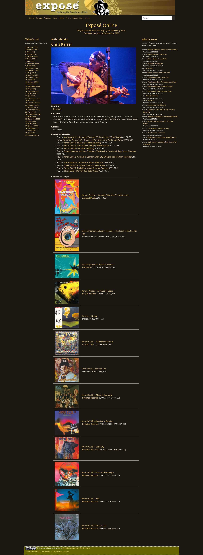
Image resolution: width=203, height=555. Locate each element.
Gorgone (149, 68)
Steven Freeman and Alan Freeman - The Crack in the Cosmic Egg (93, 151)
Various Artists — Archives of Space (97, 291)
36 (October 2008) (31, 128)
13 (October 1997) (31, 75)
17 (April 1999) (30, 84)
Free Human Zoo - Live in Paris (158, 77)
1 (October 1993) (31, 47)
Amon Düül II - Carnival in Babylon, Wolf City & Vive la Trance (90, 157)
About (75, 18)
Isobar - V (151, 100)
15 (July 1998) (30, 80)
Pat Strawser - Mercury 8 (156, 133)
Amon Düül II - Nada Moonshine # (79, 168)
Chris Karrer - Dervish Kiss (75, 171)
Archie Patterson (102, 168)
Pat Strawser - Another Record (158, 128)
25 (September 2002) (32, 103)
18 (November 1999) (32, 86)
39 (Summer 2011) (32, 135)
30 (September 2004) (32, 114)
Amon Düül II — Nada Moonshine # (97, 341)
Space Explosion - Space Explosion (79, 165)
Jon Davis (118, 140)
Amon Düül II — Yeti (90, 498)
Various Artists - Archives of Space (79, 162)
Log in (87, 18)
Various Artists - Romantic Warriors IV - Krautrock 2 (87, 137)
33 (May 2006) (30, 121)
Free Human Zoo (152, 96)
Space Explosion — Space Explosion (97, 264)
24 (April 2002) (30, 100)
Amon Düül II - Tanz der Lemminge (79, 145)
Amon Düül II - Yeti (72, 148)
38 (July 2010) (30, 133)
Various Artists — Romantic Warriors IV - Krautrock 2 (105, 195)
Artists (68, 18)
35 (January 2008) (31, 126)
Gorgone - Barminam (155, 63)
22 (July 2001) (30, 96)
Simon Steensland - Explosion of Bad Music (162, 49)
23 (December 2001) (32, 98)
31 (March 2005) (31, 117)
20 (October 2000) (31, 91)
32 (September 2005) (32, 119)
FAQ (81, 18)
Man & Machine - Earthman (157, 54)
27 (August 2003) (31, 107)
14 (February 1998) (32, 77)
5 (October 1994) (31, 56)
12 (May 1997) (30, 73)
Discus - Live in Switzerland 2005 (158, 73)
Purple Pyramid (89, 293)
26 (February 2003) (32, 105)
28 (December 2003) (32, 110)
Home (31, 18)
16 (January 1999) (31, 82)
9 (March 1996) (30, 66)
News (55, 18)
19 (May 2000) (30, 89)
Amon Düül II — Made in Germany (97, 395)
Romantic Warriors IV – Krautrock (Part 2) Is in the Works (88, 140)
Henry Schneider (129, 151)
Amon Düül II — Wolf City (93, 446)
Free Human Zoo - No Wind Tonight (160, 86)
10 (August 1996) (31, 68)
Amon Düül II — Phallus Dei (94, 525)
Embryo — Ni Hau (89, 316)
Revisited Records (90, 398)
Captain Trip (87, 344)
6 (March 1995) (30, 59)
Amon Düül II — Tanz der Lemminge (98, 472)
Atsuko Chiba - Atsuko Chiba (157, 59)
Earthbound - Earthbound (157, 105)
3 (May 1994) (30, 52)
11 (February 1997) (32, 70)
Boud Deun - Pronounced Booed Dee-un (161, 137)
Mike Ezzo (99, 162)
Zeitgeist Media (89, 198)
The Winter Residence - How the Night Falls (162, 117)
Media (61, 18)
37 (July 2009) (30, 130)
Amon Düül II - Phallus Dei (75, 142)
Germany (57, 109)
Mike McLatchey (94, 142)
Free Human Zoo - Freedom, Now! (160, 91)
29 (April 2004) (30, 112)
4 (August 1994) (31, 54)
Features (47, 18)
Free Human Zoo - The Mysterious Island (162, 82)
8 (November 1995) (32, 63)
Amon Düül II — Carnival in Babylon (97, 421)
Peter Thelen (116, 137)
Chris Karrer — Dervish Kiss (94, 368)
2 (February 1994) (31, 49)
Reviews (39, 18)
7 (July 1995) (29, 61)
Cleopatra (86, 267)
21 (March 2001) (31, 93)
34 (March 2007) (31, 123)
